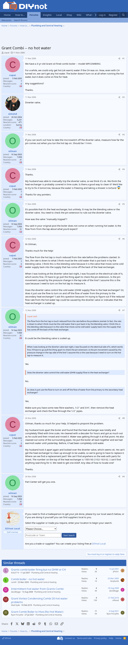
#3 (123, 134)
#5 (123, 204)
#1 (123, 58)
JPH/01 (116, 571)
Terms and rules (84, 638)
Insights (47, 14)
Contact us (70, 638)
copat (6, 52)
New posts (6, 20)
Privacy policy (100, 638)
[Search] (123, 15)
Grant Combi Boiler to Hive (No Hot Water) (37, 611)
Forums (34, 14)
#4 (123, 169)
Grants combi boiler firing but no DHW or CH (38, 569)
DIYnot (7, 638)
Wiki (79, 14)
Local (59, 14)
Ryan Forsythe (17, 614)
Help (111, 638)
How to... (20, 14)
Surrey (19, 125)
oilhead (115, 600)
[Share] (119, 58)
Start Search (69, 535)
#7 (123, 310)
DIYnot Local (99, 543)
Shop (69, 14)
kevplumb (114, 581)
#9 (123, 476)
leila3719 (15, 572)
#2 (123, 97)
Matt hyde (15, 605)
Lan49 (13, 582)
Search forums (20, 20)
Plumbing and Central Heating (44, 572)
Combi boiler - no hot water (28, 579)
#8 (123, 418)
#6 (123, 239)
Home (7, 14)
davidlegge (16, 592)
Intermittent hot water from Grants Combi (37, 589)
